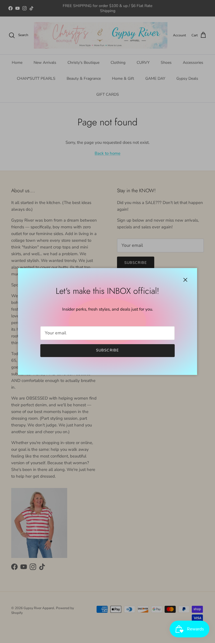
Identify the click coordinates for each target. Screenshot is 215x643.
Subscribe (107, 350)
